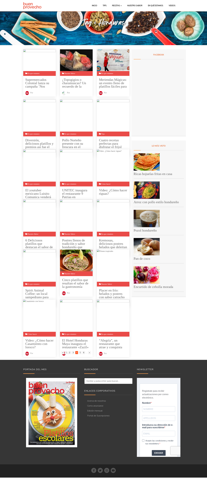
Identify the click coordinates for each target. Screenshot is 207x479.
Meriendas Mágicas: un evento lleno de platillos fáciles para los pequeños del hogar (113, 83)
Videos (172, 5)
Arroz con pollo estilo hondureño (156, 202)
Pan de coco (142, 258)
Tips (104, 5)
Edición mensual (95, 410)
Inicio (94, 5)
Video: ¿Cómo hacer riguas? (113, 192)
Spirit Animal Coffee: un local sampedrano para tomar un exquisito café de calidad (38, 294)
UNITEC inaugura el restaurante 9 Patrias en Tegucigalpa (74, 194)
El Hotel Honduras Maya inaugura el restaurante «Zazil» (75, 344)
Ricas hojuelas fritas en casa (153, 174)
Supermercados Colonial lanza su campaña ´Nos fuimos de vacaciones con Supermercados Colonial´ (37, 83)
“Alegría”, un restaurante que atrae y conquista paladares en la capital (110, 344)
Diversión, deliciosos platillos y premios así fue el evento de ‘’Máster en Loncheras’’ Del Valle (39, 143)
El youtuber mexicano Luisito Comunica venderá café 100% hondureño (38, 194)
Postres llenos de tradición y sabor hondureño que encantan (73, 244)
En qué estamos (155, 5)
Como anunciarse (95, 405)
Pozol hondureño (145, 230)
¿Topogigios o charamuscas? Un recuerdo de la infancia (74, 83)
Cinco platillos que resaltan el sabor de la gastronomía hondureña (75, 283)
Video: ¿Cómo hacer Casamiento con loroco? (39, 344)
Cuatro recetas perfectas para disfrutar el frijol (110, 143)
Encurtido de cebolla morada (153, 287)
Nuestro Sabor (134, 5)
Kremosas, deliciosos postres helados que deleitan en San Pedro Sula (113, 244)
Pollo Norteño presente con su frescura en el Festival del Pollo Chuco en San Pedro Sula (76, 143)
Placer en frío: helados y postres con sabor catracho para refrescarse (112, 294)
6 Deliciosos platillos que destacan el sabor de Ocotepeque (39, 244)
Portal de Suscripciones (98, 415)
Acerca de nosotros (96, 400)
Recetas (116, 5)
